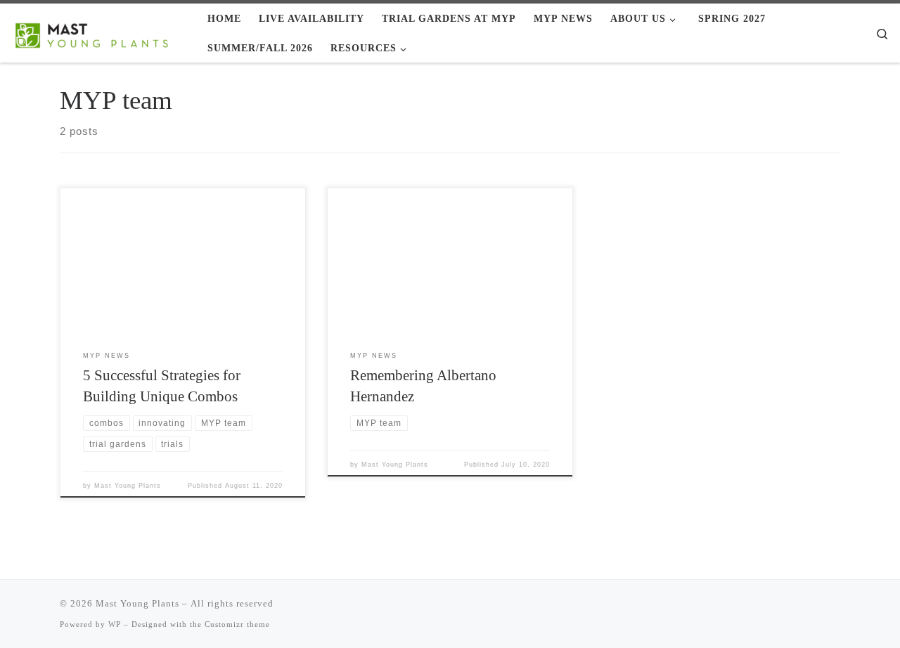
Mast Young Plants (127, 485)
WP (114, 624)
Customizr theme (237, 624)
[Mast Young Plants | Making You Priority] (98, 32)
